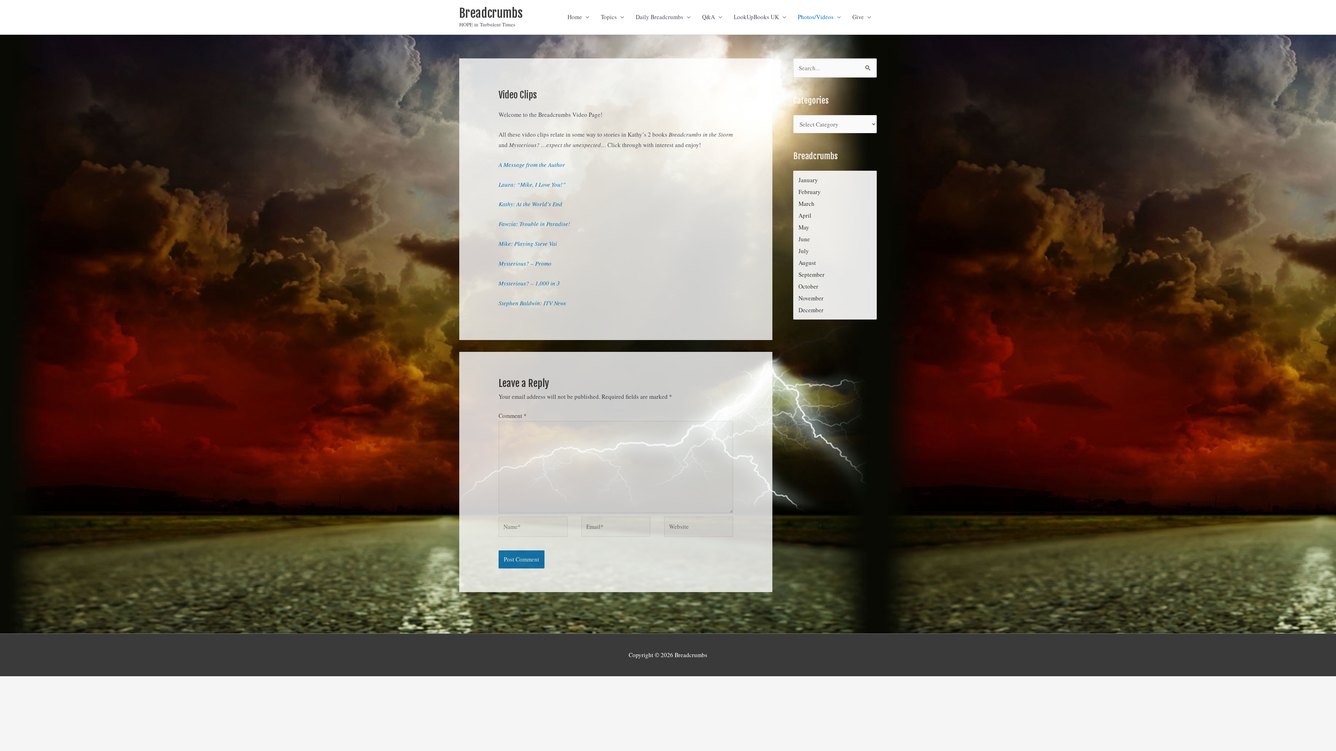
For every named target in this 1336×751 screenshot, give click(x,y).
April (804, 215)
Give (858, 17)
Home (574, 17)
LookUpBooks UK (756, 17)
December (811, 310)
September (811, 274)
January (808, 180)
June (804, 239)
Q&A (708, 17)
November (811, 298)
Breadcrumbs (491, 13)
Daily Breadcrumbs (659, 17)
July (803, 251)
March (806, 204)
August (807, 263)
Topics (609, 17)
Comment (513, 416)
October (808, 286)
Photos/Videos (816, 17)
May (803, 227)
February (809, 192)
